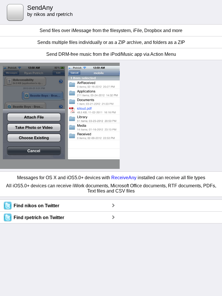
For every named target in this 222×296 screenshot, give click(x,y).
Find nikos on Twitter (36, 205)
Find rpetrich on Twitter (39, 217)
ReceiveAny (123, 177)
